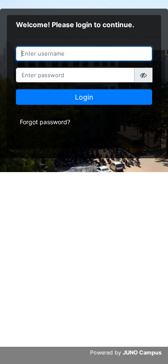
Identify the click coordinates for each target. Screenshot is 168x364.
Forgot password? (45, 122)
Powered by (126, 352)
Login (84, 97)
